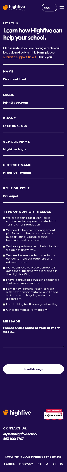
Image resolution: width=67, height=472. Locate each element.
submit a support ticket (19, 57)
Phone (9, 118)
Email (8, 95)
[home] (14, 8)
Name (8, 71)
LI (54, 464)
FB (40, 464)
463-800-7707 (13, 439)
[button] (49, 7)
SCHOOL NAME (16, 141)
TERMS (9, 464)
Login (47, 7)
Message (11, 321)
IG (61, 464)
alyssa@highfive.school (20, 434)
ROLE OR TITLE (16, 188)
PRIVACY (26, 464)
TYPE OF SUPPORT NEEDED (27, 212)
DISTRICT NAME (17, 165)
